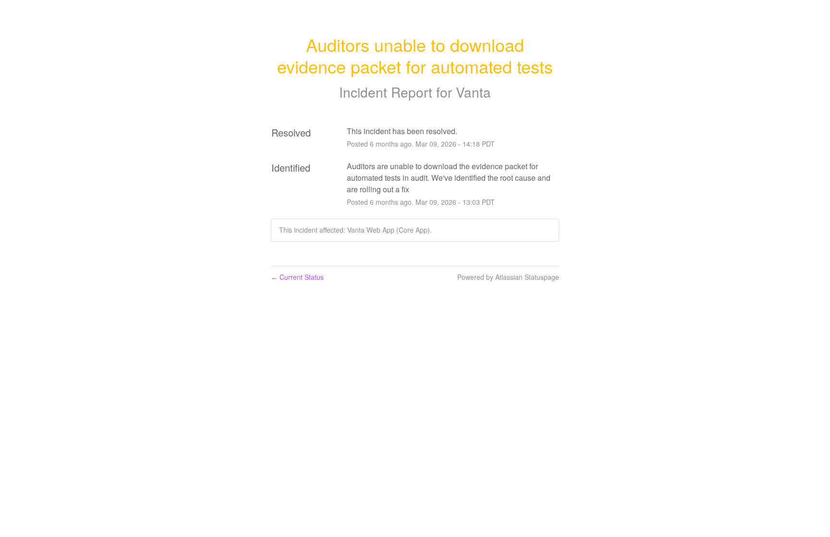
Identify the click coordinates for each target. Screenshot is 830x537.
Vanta (473, 91)
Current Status (297, 277)
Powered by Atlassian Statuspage (508, 277)
